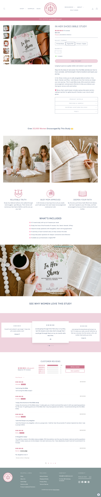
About (80, 7)
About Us (23, 479)
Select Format (61, 40)
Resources (69, 7)
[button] (59, 30)
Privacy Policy (43, 481)
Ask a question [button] (75, 371)
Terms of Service (44, 484)
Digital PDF (70, 43)
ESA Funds (74, 10)
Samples (31, 8)
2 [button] (48, 463)
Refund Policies (44, 476)
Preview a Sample (76, 103)
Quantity (58, 48)
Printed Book (60, 43)
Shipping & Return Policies (76, 107)
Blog (39, 8)
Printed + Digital (81, 43)
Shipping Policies (44, 479)
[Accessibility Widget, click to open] (98, 494)
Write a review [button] (75, 367)
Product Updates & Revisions (28, 486)
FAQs (22, 476)
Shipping (57, 34)
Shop (22, 8)
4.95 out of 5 (30, 368)
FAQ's (76, 111)
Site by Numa (56, 489)
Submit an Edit (24, 484)
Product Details (76, 99)
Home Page (23, 481)
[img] (19, 382)
